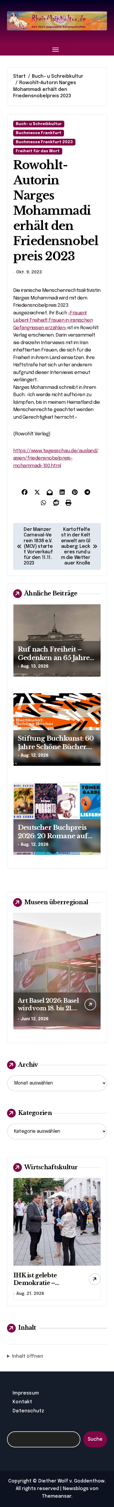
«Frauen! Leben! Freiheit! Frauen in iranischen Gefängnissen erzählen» (53, 320)
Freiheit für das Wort (38, 151)
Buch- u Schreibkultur (39, 124)
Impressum (26, 1393)
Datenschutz (28, 1411)
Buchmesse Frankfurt (38, 133)
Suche (95, 1439)
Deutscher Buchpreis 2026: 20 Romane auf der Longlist (53, 836)
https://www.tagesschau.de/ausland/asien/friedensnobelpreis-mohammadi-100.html (56, 458)
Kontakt (22, 1401)
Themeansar (56, 1496)
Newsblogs (76, 1488)
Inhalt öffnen (27, 1356)
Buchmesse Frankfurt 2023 (44, 142)
